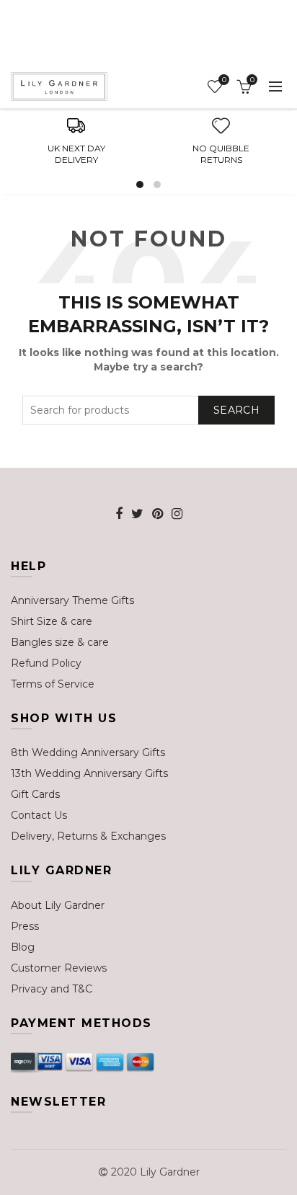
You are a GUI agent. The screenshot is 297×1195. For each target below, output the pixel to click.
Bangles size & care (60, 642)
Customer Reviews (59, 967)
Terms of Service (52, 684)
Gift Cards (35, 794)
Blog (23, 947)
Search (236, 410)
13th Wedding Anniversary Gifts (89, 773)
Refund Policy (46, 663)
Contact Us (39, 815)
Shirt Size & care (51, 621)
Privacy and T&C (51, 988)
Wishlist (224, 80)
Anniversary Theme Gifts (72, 600)
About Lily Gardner (58, 905)
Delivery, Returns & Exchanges (88, 836)
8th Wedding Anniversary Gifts (88, 752)
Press (25, 926)
